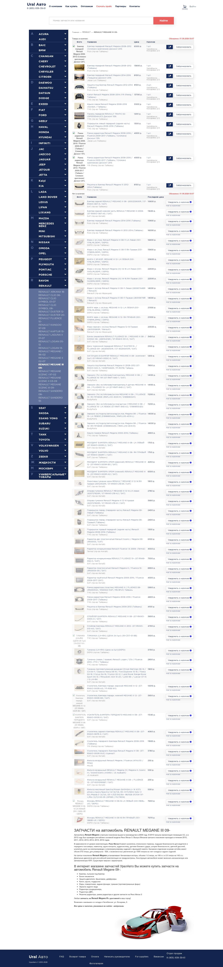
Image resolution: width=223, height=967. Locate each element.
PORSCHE (45, 275)
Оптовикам (87, 6)
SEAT (42, 408)
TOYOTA (44, 440)
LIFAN (43, 207)
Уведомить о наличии (179, 202)
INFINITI (44, 143)
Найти (164, 21)
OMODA (44, 248)
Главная (75, 32)
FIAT (42, 110)
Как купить (71, 6)
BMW (42, 50)
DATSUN (44, 93)
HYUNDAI (45, 137)
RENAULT (45, 286)
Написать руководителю (117, 957)
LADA (43, 192)
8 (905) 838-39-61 (36, 8)
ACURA (44, 34)
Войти (193, 6)
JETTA (43, 175)
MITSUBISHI (47, 236)
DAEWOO (45, 83)
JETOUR (44, 170)
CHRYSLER (46, 72)
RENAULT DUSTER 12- (51, 312)
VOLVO (43, 451)
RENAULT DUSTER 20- (51, 315)
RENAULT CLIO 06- (49, 295)
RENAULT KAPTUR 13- (51, 332)
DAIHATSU (46, 88)
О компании (55, 6)
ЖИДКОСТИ (47, 463)
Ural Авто (36, 4)
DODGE (44, 98)
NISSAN (44, 242)
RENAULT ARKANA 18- (51, 292)
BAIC (42, 45)
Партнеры (120, 6)
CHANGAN (46, 56)
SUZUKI (44, 429)
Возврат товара (77, 957)
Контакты (134, 6)
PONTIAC (45, 270)
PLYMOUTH (46, 264)
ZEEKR (43, 457)
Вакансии (159, 957)
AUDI (42, 39)
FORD (43, 115)
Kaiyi (42, 181)
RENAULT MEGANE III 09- (106, 32)
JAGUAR (44, 159)
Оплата (95, 957)
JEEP (42, 165)
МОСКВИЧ (46, 468)
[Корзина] (185, 5)
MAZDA (44, 218)
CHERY (43, 61)
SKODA (44, 413)
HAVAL (43, 127)
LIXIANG (45, 212)
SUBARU (44, 423)
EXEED (43, 104)
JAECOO (45, 154)
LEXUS (43, 202)
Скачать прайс (104, 6)
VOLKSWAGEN (49, 446)
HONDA (44, 132)
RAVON (44, 281)
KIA (41, 186)
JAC (41, 149)
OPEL (42, 253)
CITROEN (45, 77)
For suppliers (141, 957)
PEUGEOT (45, 259)
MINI (42, 231)
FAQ (61, 957)
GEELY (43, 121)
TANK (42, 435)
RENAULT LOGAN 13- (50, 348)
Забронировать (183, 47)
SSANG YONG (48, 418)
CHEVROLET (47, 66)
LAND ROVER (48, 197)
